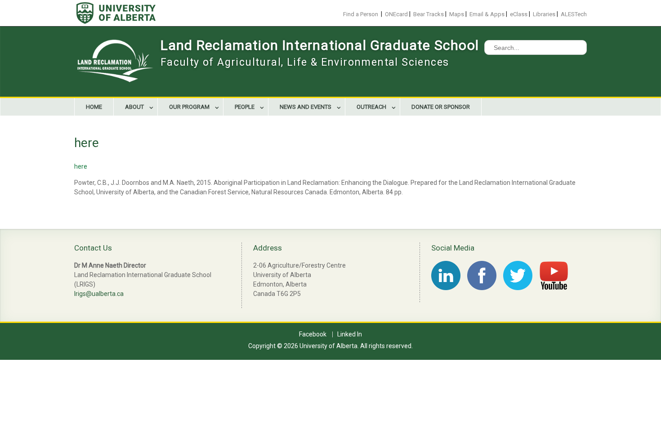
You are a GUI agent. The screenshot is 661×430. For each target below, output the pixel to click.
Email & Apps (487, 14)
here (80, 166)
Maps (456, 14)
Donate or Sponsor (440, 106)
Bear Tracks (428, 14)
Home (94, 106)
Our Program (189, 106)
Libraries (544, 14)
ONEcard (396, 14)
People (245, 106)
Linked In (349, 334)
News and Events (305, 106)
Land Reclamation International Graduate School (320, 45)
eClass (518, 14)
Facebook (312, 334)
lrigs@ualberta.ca (99, 293)
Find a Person (360, 14)
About (134, 106)
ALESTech (574, 14)
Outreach (371, 106)
